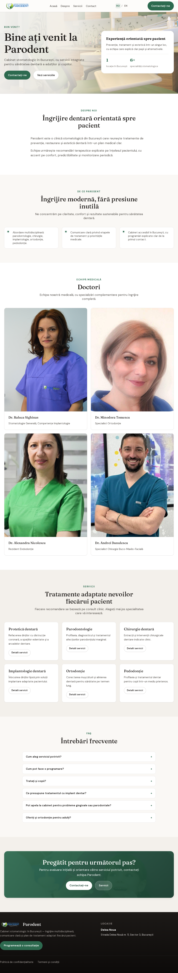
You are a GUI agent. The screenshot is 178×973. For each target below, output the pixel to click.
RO (118, 5)
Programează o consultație (21, 945)
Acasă (53, 6)
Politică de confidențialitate (16, 962)
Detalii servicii (19, 652)
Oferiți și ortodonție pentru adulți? (48, 817)
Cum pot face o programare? (45, 769)
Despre (65, 6)
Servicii (77, 6)
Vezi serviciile (46, 75)
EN (126, 5)
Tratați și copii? (36, 781)
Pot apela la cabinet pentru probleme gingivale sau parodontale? (68, 805)
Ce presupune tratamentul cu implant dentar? (56, 793)
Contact (91, 6)
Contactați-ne (160, 6)
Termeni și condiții (48, 962)
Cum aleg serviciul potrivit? (43, 756)
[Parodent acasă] (17, 6)
